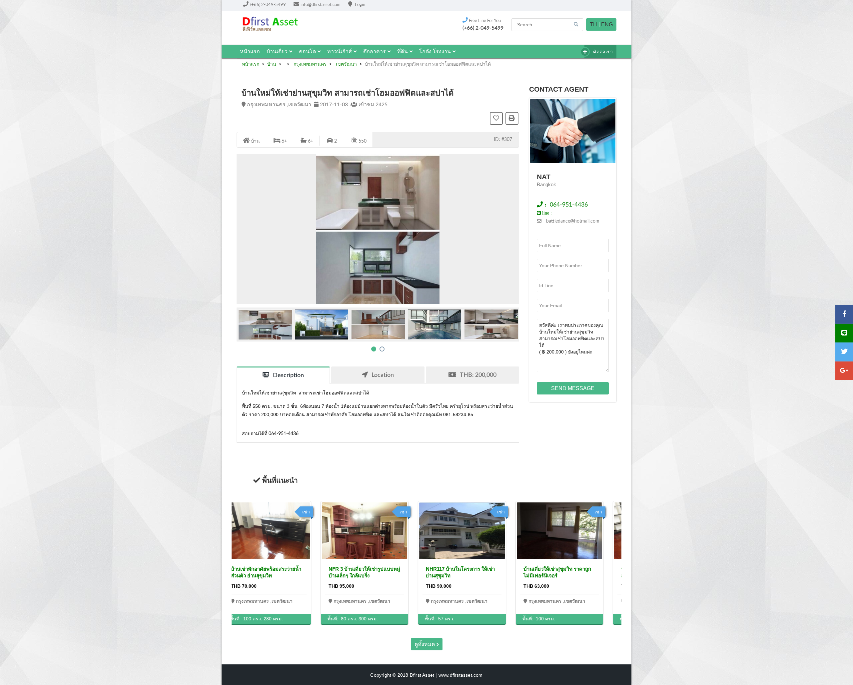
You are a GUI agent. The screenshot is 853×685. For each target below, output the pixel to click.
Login (359, 5)
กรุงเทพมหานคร (309, 64)
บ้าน (271, 64)
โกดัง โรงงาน (435, 51)
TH (593, 24)
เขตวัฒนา (346, 64)
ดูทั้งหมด (425, 644)
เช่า (319, 511)
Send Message (572, 388)
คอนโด (307, 51)
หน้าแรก (250, 51)
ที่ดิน (402, 51)
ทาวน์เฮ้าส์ (339, 51)
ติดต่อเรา (602, 51)
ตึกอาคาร (374, 51)
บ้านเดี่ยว (277, 51)
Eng (607, 24)
